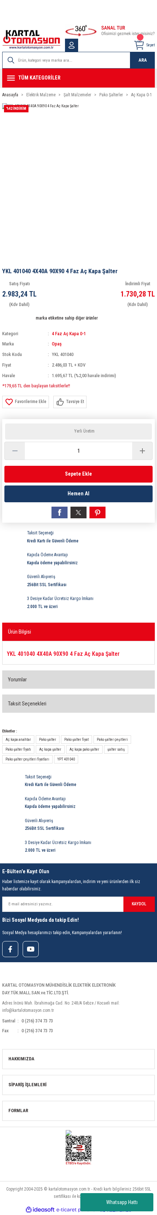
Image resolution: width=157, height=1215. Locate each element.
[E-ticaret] (77, 1209)
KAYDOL (139, 903)
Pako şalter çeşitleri (112, 740)
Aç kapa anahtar (18, 740)
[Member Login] (71, 45)
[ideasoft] (40, 1210)
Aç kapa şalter (50, 749)
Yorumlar (17, 679)
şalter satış (116, 749)
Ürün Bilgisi (19, 631)
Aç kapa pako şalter (84, 749)
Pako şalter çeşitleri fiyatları (27, 759)
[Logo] (31, 40)
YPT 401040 (66, 759)
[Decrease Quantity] (15, 451)
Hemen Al (78, 494)
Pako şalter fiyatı (18, 749)
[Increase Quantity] (142, 451)
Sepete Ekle (78, 474)
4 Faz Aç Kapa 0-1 (69, 333)
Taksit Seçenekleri (27, 703)
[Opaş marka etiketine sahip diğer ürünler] (18, 318)
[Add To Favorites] (25, 402)
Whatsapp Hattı (122, 1202)
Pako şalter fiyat (76, 740)
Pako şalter (47, 740)
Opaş (57, 344)
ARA (142, 60)
